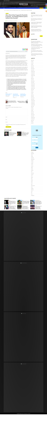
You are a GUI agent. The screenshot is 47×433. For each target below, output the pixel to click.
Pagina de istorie (33, 185)
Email (6, 119)
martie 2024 (32, 96)
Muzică (32, 181)
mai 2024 (32, 93)
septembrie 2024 (33, 88)
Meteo (31, 178)
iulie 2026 (32, 61)
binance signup (32, 41)
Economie (32, 166)
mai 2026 (32, 64)
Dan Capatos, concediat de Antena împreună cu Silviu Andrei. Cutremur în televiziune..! (9, 94)
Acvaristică (32, 152)
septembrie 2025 (33, 75)
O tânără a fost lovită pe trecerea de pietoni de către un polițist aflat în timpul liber (36, 51)
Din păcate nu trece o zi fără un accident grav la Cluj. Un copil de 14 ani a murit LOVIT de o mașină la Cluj (36, 45)
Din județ (32, 163)
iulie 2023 (32, 107)
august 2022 (32, 120)
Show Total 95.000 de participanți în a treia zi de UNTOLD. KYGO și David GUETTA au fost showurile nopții (37, 42)
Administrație (32, 153)
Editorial (32, 167)
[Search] (38, 8)
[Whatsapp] (24, 49)
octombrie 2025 (33, 74)
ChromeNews (25, 413)
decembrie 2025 (33, 71)
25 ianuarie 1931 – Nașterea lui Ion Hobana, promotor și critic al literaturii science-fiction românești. (25, 133)
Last (34, 142)
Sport (31, 192)
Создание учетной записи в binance (35, 47)
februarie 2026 (32, 68)
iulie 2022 (32, 121)
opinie (31, 184)
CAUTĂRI (33, 34)
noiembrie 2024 (33, 85)
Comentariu (7, 108)
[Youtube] (27, 49)
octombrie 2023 (33, 103)
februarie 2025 (32, 81)
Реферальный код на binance (34, 44)
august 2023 (32, 106)
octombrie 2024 (33, 86)
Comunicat (32, 160)
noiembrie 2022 (33, 118)
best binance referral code (34, 53)
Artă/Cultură (7, 13)
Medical (32, 177)
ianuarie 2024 (32, 99)
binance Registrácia (33, 50)
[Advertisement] (17, 43)
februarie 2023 (32, 114)
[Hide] (46, 12)
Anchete (32, 156)
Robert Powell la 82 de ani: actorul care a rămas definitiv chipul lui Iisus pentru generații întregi (12, 133)
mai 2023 (32, 110)
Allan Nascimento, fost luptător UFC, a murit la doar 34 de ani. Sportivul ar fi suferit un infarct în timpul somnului (36, 16)
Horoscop (32, 174)
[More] (46, 11)
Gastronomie (32, 173)
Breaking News (32, 159)
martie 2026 (32, 67)
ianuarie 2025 (32, 82)
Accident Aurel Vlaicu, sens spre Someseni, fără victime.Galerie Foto (36, 48)
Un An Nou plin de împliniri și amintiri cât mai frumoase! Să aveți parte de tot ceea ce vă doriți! (37, 54)
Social (31, 191)
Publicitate (32, 188)
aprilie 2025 (32, 78)
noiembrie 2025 (33, 72)
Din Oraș (32, 164)
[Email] (26, 49)
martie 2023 (32, 113)
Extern (31, 171)
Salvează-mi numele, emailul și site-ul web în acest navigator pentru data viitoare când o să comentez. (16, 125)
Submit (37, 147)
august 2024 (32, 89)
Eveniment (32, 170)
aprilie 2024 (32, 95)
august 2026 (32, 60)
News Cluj (23, 4)
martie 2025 (32, 79)
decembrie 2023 (33, 100)
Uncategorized (32, 195)
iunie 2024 (32, 92)
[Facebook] (23, 49)
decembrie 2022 (33, 117)
